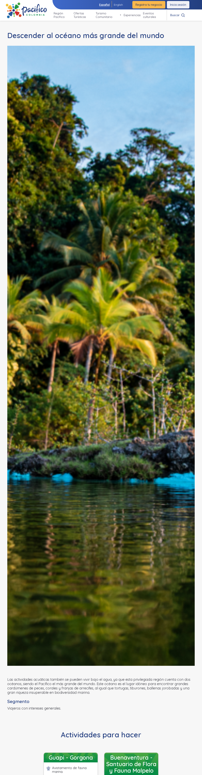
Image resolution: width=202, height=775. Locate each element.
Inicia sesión (178, 5)
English (118, 5)
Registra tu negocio (149, 5)
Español (104, 5)
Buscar (175, 15)
